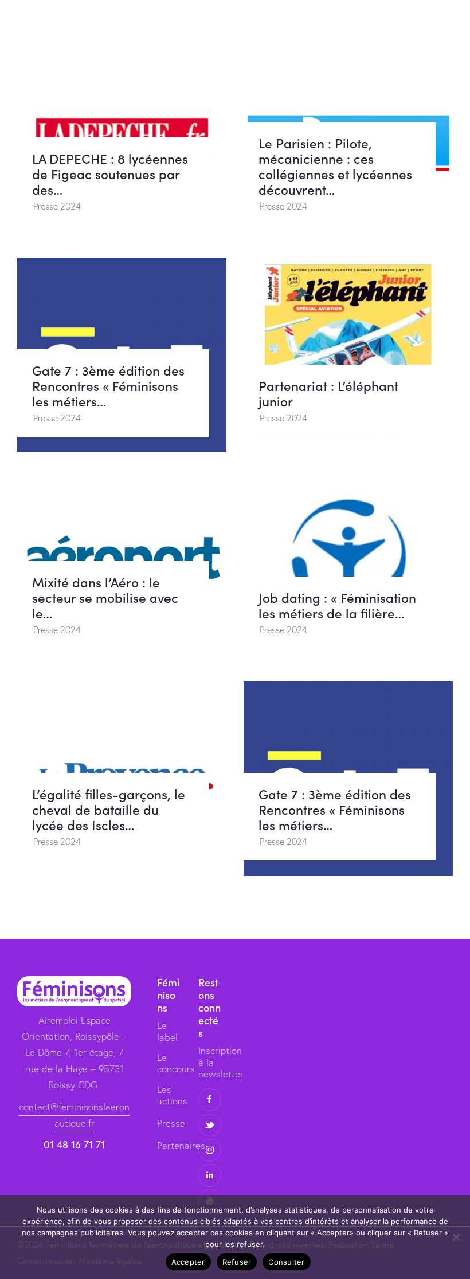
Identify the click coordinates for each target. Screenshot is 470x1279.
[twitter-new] (209, 1125)
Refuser (237, 1261)
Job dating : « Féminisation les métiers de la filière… (337, 605)
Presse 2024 (57, 206)
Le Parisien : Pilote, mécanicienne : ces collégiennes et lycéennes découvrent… (335, 166)
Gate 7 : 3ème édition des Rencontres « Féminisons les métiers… (108, 385)
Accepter (188, 1261)
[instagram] (209, 1150)
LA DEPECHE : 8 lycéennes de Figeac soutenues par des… (110, 174)
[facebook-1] (209, 1099)
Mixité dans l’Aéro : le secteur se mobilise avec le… (105, 597)
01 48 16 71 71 (74, 1144)
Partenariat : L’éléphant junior (328, 393)
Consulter (286, 1261)
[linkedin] (209, 1175)
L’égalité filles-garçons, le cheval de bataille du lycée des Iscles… (108, 809)
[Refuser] (455, 1237)
